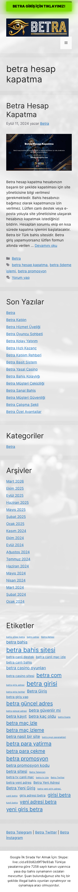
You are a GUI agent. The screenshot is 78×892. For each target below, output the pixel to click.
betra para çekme (25, 751)
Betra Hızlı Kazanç (21, 348)
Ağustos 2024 (18, 552)
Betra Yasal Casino (22, 369)
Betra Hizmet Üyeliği (23, 327)
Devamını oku (46, 245)
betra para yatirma (28, 743)
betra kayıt (16, 716)
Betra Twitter (57, 777)
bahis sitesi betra (15, 637)
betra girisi (42, 683)
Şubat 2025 (16, 517)
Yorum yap (21, 278)
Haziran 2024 (17, 566)
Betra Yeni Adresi (46, 783)
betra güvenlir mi (45, 710)
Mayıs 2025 (16, 510)
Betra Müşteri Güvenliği (25, 397)
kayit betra (12, 802)
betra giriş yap (17, 697)
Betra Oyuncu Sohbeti (24, 334)
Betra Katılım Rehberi (23, 355)
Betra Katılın (16, 320)
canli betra (11, 795)
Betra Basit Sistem (21, 362)
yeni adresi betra (38, 801)
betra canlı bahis (19, 662)
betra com (49, 675)
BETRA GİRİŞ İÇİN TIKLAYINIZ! (39, 6)
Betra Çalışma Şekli (22, 405)
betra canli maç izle (51, 657)
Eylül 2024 (15, 545)
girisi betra (59, 795)
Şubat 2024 (16, 594)
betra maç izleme (25, 730)
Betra (16, 258)
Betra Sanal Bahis (21, 390)
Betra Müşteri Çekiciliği (25, 383)
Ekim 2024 (15, 538)
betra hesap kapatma (30, 265)
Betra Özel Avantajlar (23, 412)
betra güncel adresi (16, 711)
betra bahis (16, 642)
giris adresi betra (33, 795)
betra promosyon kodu (28, 765)
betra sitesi (16, 771)
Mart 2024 (15, 587)
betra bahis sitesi (30, 650)
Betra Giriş (37, 691)
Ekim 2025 (15, 488)
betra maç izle (21, 723)
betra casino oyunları (26, 667)
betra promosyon (32, 271)
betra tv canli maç (20, 777)
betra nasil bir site (23, 736)
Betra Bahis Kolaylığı (23, 376)
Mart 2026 (15, 481)
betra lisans (64, 717)
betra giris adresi (15, 685)
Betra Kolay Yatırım (22, 341)
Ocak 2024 (15, 601)
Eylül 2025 (15, 495)
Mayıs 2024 (16, 573)
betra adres (33, 637)
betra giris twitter (15, 692)
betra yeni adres (18, 783)
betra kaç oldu (42, 716)
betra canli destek (20, 657)
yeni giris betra (24, 809)
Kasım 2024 (16, 531)
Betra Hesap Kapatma (27, 110)
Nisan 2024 (16, 580)
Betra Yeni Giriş (20, 788)
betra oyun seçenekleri (54, 737)
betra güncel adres (29, 703)
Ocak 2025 (15, 524)
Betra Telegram (37, 772)
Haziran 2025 (17, 502)
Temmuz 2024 (18, 559)
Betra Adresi (47, 637)
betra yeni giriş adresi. (49, 788)
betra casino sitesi (20, 676)
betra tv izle (42, 777)
